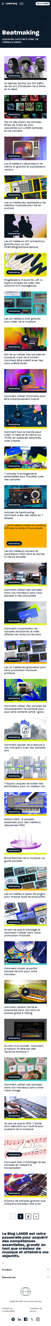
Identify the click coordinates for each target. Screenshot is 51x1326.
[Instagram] (38, 1319)
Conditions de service (36, 1309)
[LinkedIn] (19, 1319)
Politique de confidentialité (8, 1309)
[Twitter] (32, 1319)
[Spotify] (13, 1319)
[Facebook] (25, 1319)
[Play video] (25, 339)
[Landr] (25, 1291)
